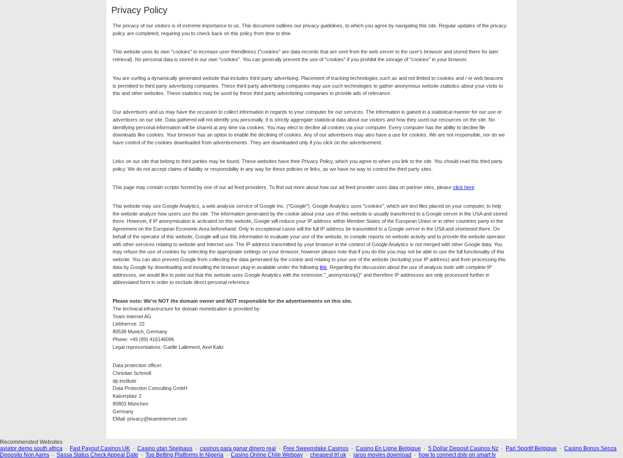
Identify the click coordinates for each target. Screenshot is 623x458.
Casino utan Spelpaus (164, 448)
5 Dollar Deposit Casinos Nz (463, 448)
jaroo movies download (382, 455)
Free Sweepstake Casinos (315, 448)
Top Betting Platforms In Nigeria (184, 455)
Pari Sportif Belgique (531, 448)
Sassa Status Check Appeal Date (97, 455)
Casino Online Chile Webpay (267, 455)
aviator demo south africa (31, 448)
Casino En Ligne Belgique (388, 448)
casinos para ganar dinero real (238, 448)
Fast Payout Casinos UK (100, 448)
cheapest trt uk (328, 455)
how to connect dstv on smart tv (457, 455)
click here (463, 187)
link (323, 267)
